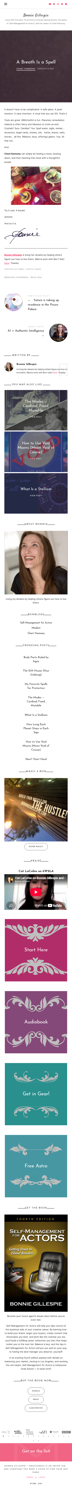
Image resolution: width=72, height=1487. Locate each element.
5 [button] (23, 1436)
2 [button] (8, 1436)
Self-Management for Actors (36, 623)
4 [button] (18, 1436)
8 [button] (38, 1436)
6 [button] (28, 1436)
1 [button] (3, 1436)
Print (36, 1400)
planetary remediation (17, 277)
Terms (29, 1477)
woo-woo (37, 277)
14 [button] (68, 1436)
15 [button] (33, 1440)
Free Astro (36, 1166)
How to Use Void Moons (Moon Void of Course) (36, 447)
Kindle (36, 1391)
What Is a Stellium (36, 489)
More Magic (36, 846)
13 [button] (63, 1436)
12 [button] (58, 1436)
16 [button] (38, 1440)
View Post (36, 417)
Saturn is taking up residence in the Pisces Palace (36, 303)
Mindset (35, 628)
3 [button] (13, 1436)
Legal (42, 1477)
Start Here (36, 950)
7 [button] (33, 1436)
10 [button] (48, 1436)
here (6, 263)
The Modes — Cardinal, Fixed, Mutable (36, 406)
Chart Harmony (25, 69)
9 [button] (43, 1436)
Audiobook (36, 1022)
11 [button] (53, 1436)
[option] (6, 1432)
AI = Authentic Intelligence (36, 332)
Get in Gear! (36, 1094)
